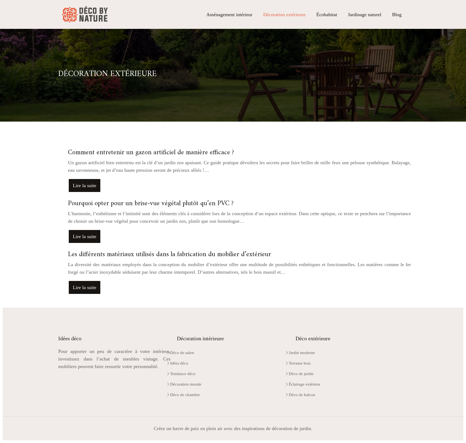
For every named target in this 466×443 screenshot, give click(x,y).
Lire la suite (84, 185)
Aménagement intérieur (229, 14)
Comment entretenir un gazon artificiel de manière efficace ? (151, 153)
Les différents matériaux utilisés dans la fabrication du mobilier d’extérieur (169, 254)
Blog (397, 14)
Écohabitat (326, 14)
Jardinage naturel (364, 14)
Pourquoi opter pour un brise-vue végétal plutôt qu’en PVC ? (151, 204)
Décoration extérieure (284, 14)
